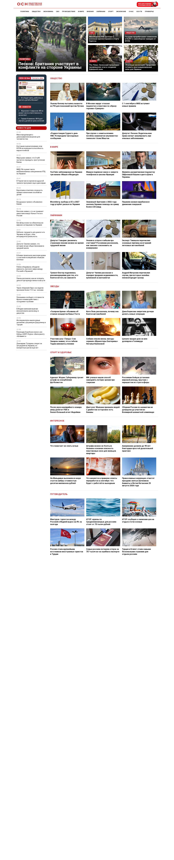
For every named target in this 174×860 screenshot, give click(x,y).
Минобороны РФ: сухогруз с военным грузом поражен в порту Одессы (104, 39)
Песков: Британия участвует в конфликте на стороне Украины (49, 65)
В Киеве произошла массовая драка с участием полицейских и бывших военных (31, 257)
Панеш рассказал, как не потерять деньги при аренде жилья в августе (31, 279)
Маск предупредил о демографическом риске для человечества (28, 137)
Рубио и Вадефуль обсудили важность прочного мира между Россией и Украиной (30, 269)
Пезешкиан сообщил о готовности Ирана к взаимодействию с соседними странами (30, 299)
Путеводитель (58, 494)
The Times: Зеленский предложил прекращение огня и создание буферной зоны (104, 67)
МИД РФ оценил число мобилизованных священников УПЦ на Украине (31, 171)
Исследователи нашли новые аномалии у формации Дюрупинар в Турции (31, 322)
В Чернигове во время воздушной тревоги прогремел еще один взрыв (31, 182)
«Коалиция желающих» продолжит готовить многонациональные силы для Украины (140, 67)
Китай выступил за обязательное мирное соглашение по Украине (30, 224)
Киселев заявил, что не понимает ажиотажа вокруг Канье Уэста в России (30, 213)
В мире (54, 147)
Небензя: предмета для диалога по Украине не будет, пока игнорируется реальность (31, 234)
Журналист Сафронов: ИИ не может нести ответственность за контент (31, 113)
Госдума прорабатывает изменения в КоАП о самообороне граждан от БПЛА (141, 39)
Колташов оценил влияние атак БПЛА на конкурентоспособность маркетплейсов (30, 148)
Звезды (54, 286)
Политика (25, 59)
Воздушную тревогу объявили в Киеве (29, 203)
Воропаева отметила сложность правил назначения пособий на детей (30, 192)
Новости (26, 107)
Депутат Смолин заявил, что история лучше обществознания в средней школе (30, 246)
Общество (56, 78)
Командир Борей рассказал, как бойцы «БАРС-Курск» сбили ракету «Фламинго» (31, 334)
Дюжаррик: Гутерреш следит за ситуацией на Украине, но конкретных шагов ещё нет (29, 346)
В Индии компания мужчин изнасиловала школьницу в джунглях (28, 311)
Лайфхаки (56, 215)
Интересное (57, 420)
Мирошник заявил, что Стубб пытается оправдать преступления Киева (31, 160)
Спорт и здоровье (60, 352)
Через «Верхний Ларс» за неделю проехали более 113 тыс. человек (30, 289)
